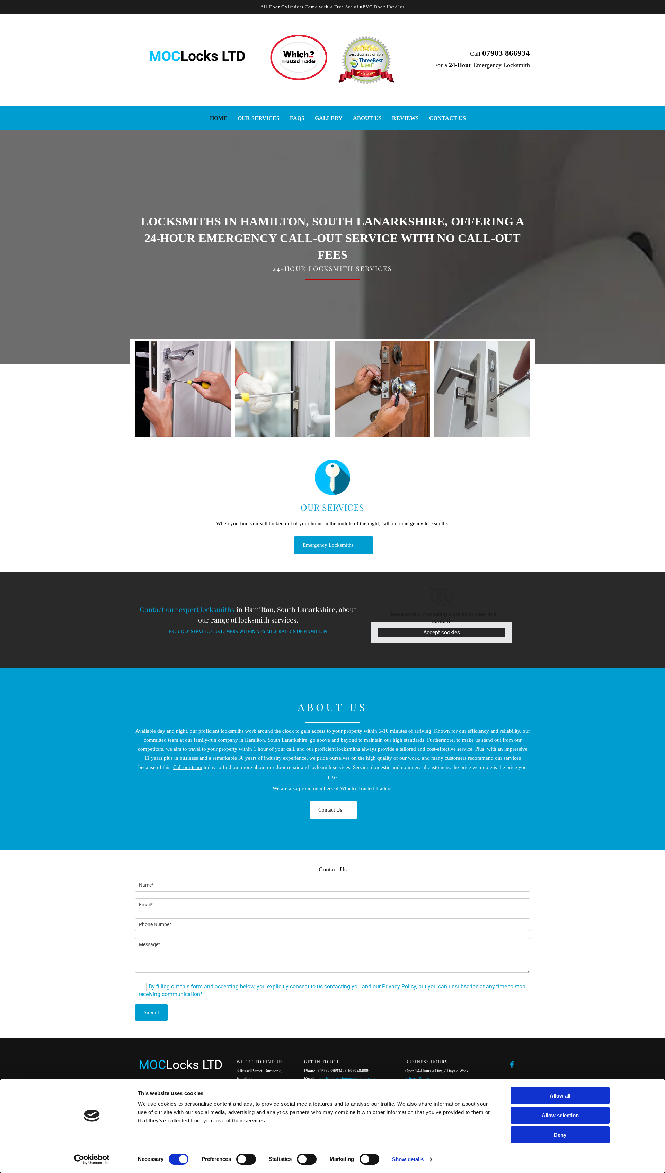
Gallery (329, 118)
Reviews (405, 118)
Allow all (560, 1096)
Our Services (259, 118)
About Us (367, 118)
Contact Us (447, 118)
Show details (408, 1159)
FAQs (297, 118)
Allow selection (560, 1115)
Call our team (187, 767)
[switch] (246, 1159)
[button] (333, 545)
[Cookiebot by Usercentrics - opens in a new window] (92, 1159)
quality (384, 758)
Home (218, 118)
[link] (442, 596)
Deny (560, 1135)
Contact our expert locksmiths (187, 609)
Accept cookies (441, 632)
